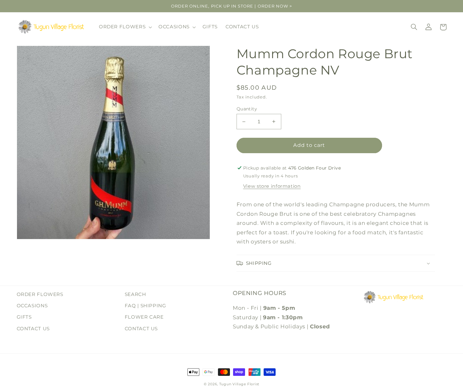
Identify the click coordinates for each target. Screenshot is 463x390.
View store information (272, 186)
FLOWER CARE (144, 317)
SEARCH (135, 294)
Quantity (247, 108)
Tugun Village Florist (239, 384)
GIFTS (24, 317)
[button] (124, 27)
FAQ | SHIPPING (145, 306)
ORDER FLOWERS (40, 294)
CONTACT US (33, 329)
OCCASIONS (32, 306)
